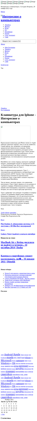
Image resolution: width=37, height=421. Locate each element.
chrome (26, 355)
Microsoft (6, 360)
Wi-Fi (29, 360)
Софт (6, 37)
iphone (7, 212)
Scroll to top (4, 65)
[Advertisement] (18, 89)
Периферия (8, 32)
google (10, 357)
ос (32, 369)
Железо (7, 26)
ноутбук (20, 368)
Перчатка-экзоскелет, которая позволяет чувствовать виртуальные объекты (18, 276)
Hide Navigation (10, 47)
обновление (27, 369)
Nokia (14, 360)
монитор (9, 369)
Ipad (22, 358)
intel (19, 358)
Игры (6, 28)
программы (20, 371)
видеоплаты (29, 363)
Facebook (3, 357)
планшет (10, 371)
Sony (26, 361)
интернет (23, 365)
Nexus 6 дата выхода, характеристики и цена (20, 273)
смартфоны (16, 374)
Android (8, 354)
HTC (15, 357)
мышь (13, 369)
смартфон (13, 212)
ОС (6, 30)
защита (7, 366)
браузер (18, 363)
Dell (30, 355)
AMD (2, 355)
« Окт (3, 414)
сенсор (30, 371)
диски (2, 366)
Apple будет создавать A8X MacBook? (17, 280)
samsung (20, 360)
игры (16, 366)
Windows (5, 363)
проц (26, 371)
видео (23, 363)
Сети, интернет (10, 35)
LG (32, 357)
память (3, 371)
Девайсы (8, 25)
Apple (3, 212)
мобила (3, 369)
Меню (3, 12)
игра (12, 366)
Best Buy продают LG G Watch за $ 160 (18, 287)
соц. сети (23, 374)
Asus (22, 355)
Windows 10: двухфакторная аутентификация (20, 285)
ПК (13, 363)
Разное (7, 33)
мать (32, 366)
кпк (30, 366)
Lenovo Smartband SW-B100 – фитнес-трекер (20, 278)
